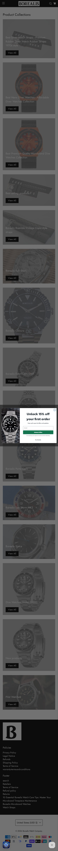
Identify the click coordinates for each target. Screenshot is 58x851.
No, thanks (38, 439)
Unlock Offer (38, 432)
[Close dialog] (54, 410)
